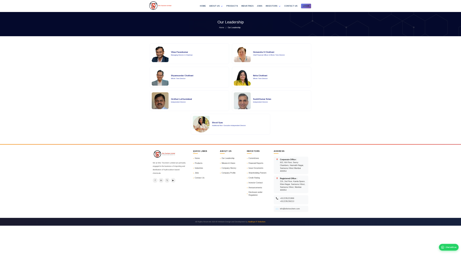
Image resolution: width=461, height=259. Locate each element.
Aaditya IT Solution (256, 222)
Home (203, 6)
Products (232, 6)
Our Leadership (228, 158)
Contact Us (199, 178)
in (161, 180)
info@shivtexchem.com (290, 209)
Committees (254, 158)
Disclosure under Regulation (255, 193)
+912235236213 (287, 201)
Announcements (255, 188)
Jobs (259, 6)
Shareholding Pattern (257, 173)
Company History (229, 168)
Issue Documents (256, 168)
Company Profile (229, 173)
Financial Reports (256, 163)
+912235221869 (287, 198)
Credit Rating (254, 178)
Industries (247, 6)
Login (306, 6)
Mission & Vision (228, 163)
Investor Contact (256, 183)
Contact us (291, 6)
